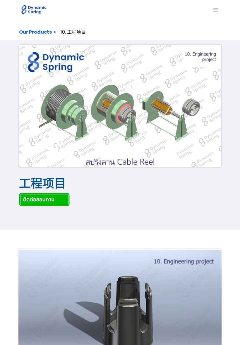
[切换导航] (215, 9)
